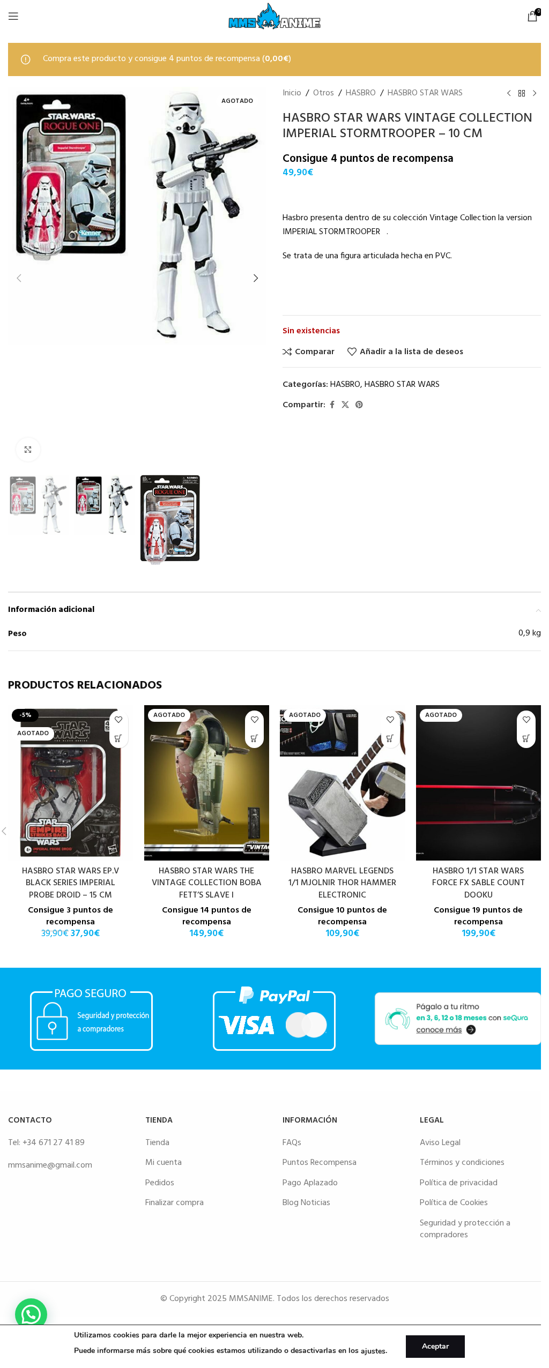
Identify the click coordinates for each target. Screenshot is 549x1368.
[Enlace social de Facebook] (331, 405)
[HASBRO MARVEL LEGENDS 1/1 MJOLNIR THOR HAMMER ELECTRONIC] (342, 783)
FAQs (292, 1143)
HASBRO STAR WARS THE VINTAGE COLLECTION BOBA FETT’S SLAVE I (207, 883)
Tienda (157, 1143)
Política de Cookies (454, 1203)
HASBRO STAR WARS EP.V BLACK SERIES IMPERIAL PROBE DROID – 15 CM (70, 883)
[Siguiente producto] (534, 93)
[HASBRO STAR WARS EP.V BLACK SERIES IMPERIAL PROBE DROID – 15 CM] (70, 783)
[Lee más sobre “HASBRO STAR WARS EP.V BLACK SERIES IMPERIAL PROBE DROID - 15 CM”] (118, 738)
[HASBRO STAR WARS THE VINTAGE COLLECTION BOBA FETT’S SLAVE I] (207, 783)
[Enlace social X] (345, 405)
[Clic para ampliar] (28, 450)
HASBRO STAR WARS (425, 93)
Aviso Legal (440, 1143)
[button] (18, 278)
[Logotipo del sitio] (274, 16)
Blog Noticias (306, 1203)
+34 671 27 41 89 (54, 1143)
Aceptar (435, 1346)
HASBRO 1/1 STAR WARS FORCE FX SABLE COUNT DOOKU (478, 883)
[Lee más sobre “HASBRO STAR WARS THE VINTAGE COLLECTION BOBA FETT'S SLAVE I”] (254, 738)
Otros (323, 93)
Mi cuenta (163, 1163)
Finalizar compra (174, 1203)
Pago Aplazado (310, 1183)
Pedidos (159, 1183)
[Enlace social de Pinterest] (359, 405)
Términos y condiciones (462, 1163)
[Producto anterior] (508, 93)
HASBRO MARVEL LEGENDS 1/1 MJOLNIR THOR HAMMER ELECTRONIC (342, 883)
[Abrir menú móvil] (13, 16)
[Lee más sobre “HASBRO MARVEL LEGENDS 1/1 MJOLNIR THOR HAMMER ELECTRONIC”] (390, 738)
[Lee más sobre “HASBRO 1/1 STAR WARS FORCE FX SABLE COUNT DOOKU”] (526, 738)
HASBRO (361, 93)
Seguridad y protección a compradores (465, 1229)
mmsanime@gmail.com (50, 1165)
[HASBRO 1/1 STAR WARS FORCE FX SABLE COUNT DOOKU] (478, 783)
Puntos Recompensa (320, 1163)
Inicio (292, 93)
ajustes (373, 1351)
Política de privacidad (459, 1183)
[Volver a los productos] (521, 93)
